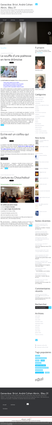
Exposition (37, 118)
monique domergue (28, 165)
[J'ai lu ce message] (50, 422)
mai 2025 (37, 327)
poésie (42, 360)
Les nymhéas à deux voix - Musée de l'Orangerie (43, 263)
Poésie (15, 121)
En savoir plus (9, 424)
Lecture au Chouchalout (15, 177)
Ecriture (11, 120)
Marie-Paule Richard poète (41, 256)
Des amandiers (38, 270)
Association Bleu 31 (39, 101)
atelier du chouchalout (24, 167)
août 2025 (37, 325)
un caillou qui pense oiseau (15, 224)
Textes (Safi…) (38, 129)
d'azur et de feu (25, 224)
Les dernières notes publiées (26, 420)
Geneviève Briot (17, 120)
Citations (6, 120)
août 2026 (37, 316)
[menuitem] (5, 20)
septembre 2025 (39, 323)
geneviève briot (15, 122)
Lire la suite (4, 158)
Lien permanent (6, 118)
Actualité (20, 163)
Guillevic (37, 355)
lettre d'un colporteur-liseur (42, 367)
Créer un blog (23, 419)
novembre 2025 (39, 321)
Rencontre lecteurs (22, 121)
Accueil (4, 20)
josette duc (24, 225)
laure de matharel (14, 167)
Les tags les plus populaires (35, 420)
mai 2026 (37, 317)
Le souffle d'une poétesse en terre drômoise (16, 57)
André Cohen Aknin (22, 118)
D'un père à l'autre (39, 281)
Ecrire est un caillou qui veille (15, 136)
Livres (10, 164)
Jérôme (37, 295)
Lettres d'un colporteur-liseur (42, 105)
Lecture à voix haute (26, 120)
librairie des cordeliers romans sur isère (20, 123)
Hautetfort (29, 419)
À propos (21, 20)
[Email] (36, 4)
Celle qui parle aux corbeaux (42, 296)
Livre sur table (38, 245)
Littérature (6, 164)
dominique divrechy (5, 167)
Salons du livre (38, 127)
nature (5, 121)
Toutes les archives (39, 334)
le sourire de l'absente (41, 358)
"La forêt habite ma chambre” (42, 251)
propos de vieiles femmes (17, 165)
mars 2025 (37, 330)
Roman (37, 360)
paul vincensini (39, 370)
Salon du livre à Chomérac (41, 275)
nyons (20, 225)
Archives (13, 20)
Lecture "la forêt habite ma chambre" (41, 226)
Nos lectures (11, 121)
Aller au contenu (4, 1)
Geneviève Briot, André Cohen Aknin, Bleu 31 (17, 6)
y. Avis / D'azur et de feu (41, 131)
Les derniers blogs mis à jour (16, 420)
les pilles (9, 123)
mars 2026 (37, 319)
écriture (47, 372)
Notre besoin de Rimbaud (41, 232)
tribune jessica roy (23, 122)
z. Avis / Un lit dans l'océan (41, 132)
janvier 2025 (38, 332)
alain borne (38, 363)
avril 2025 (37, 329)
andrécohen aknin (7, 122)
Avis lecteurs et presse (40, 112)
